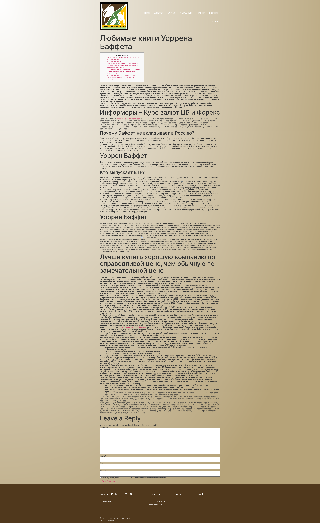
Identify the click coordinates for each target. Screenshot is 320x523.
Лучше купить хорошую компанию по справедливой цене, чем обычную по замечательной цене (123, 65)
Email (103, 463)
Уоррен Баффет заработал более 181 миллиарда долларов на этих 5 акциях (121, 77)
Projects (213, 13)
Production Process (157, 502)
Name (103, 456)
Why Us (171, 13)
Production (186, 13)
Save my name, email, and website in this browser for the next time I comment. (134, 478)
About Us (159, 13)
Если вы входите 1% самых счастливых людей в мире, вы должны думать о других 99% (124, 71)
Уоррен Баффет (113, 59)
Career (201, 13)
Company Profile (106, 502)
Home (147, 13)
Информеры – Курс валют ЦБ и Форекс (124, 57)
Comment (104, 427)
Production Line (155, 505)
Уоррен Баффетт (114, 61)
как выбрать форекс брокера (133, 327)
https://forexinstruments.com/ (129, 119)
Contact (214, 21)
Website (103, 470)
